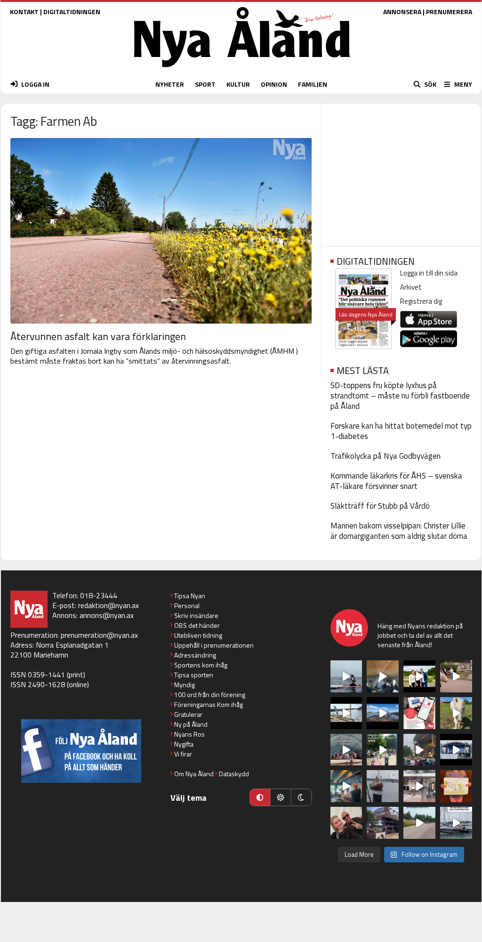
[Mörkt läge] (301, 797)
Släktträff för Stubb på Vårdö (380, 506)
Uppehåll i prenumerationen (214, 645)
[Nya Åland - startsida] (242, 69)
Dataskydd (234, 774)
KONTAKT (24, 11)
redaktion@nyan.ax (108, 605)
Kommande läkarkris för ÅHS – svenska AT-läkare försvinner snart (396, 481)
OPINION (274, 84)
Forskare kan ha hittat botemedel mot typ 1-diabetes (401, 431)
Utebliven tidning (198, 635)
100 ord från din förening (209, 694)
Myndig (184, 685)
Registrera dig (421, 301)
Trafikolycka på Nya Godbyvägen (385, 456)
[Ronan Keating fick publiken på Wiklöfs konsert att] (419, 750)
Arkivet (411, 287)
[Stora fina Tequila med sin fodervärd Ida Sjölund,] (456, 713)
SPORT (205, 84)
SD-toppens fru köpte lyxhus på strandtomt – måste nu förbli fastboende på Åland (400, 395)
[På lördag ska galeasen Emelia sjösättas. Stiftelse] (383, 823)
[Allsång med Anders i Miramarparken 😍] (456, 750)
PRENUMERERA (449, 11)
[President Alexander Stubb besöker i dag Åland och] (456, 676)
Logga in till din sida (429, 273)
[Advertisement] (401, 172)
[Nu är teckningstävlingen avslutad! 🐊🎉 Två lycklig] (456, 786)
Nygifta (183, 744)
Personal (187, 605)
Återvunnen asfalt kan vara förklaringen (98, 336)
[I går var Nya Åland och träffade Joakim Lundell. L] (346, 823)
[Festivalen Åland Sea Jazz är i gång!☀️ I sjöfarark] (383, 676)
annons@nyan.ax (107, 615)
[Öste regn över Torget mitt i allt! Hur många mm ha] (419, 786)
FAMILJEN (312, 84)
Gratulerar (188, 714)
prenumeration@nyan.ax (99, 635)
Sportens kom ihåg (200, 665)
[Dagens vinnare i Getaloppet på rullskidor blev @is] (419, 823)
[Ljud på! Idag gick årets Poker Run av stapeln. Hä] (456, 823)
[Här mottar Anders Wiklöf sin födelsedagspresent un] (346, 786)
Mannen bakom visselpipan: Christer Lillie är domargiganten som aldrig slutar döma (398, 531)
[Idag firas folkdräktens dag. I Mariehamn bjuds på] (346, 750)
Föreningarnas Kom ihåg (208, 704)
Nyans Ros (189, 734)
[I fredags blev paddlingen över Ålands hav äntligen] (346, 676)
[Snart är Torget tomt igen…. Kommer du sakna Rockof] (383, 750)
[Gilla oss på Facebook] (81, 751)
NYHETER (169, 84)
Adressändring (195, 655)
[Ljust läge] (280, 797)
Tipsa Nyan (189, 596)
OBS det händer (197, 625)
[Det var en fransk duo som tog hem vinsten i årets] (346, 713)
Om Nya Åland (194, 774)
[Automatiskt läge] (259, 797)
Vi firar (183, 754)
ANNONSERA (402, 11)
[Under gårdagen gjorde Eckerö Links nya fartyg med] (383, 713)
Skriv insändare (196, 615)
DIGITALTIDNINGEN (71, 11)
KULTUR (238, 84)
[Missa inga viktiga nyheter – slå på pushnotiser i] (419, 713)
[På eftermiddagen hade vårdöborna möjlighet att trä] (419, 676)
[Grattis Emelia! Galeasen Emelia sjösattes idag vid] (383, 786)
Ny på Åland (191, 724)
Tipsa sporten (193, 675)
